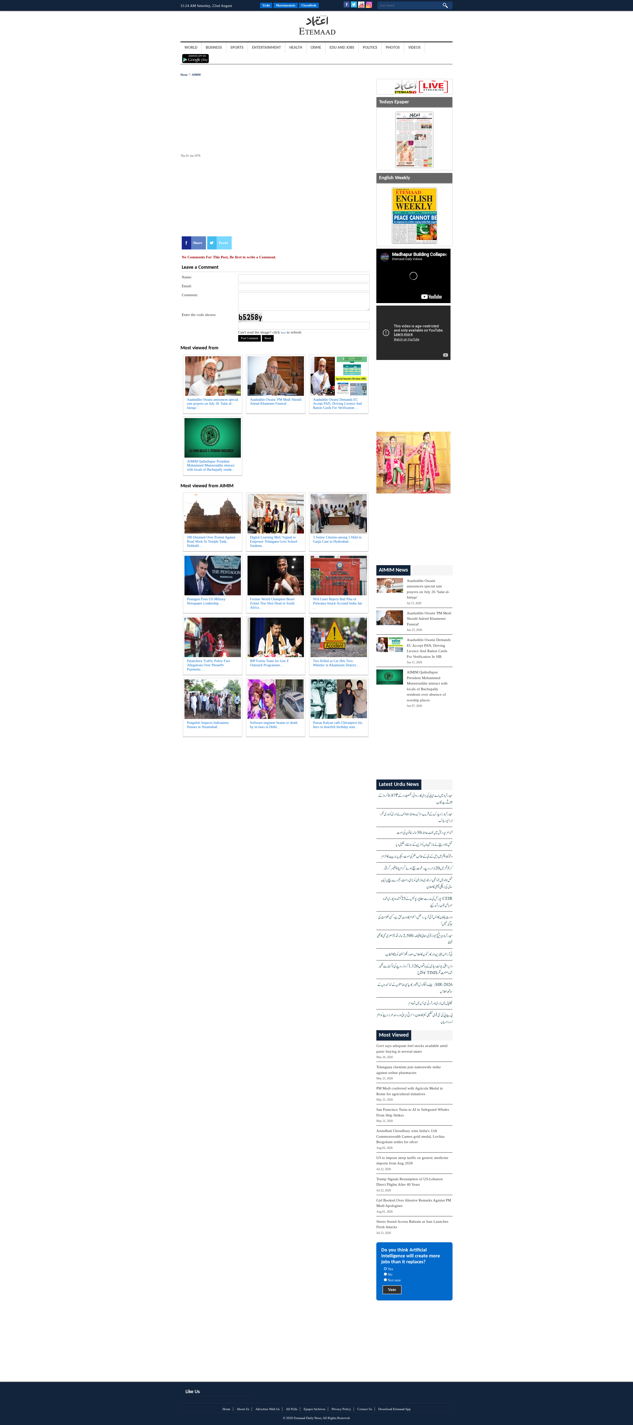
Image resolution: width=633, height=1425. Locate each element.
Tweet (223, 243)
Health (295, 48)
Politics (370, 48)
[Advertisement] (220, 25)
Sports (237, 48)
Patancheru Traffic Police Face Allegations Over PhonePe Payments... (208, 665)
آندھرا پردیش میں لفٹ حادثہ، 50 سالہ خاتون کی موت (424, 833)
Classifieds (308, 5)
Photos (393, 48)
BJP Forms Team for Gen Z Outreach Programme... (269, 663)
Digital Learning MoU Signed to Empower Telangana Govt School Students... (273, 541)
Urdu (266, 5)
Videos (414, 48)
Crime (316, 48)
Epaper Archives (314, 1409)
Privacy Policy (341, 1409)
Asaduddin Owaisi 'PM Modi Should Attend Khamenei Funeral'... (275, 402)
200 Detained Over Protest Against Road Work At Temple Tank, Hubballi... (211, 541)
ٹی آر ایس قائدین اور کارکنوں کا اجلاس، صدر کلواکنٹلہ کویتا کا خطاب (418, 954)
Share (197, 243)
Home (184, 74)
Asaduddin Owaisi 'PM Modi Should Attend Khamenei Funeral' (429, 618)
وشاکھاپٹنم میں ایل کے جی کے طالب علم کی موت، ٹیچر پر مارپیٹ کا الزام (416, 856)
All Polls (291, 1409)
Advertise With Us (267, 1409)
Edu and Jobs (342, 48)
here (283, 332)
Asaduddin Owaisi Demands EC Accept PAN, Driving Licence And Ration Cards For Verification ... (337, 404)
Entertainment (266, 48)
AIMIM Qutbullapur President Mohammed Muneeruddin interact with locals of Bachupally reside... (211, 466)
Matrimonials (285, 5)
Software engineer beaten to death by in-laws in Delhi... (273, 725)
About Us (243, 1409)
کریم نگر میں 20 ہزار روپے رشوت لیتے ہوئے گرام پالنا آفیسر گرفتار (418, 868)
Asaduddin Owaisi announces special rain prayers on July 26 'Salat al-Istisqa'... (212, 404)
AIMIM (196, 74)
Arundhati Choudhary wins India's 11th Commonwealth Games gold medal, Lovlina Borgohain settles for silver (410, 1136)
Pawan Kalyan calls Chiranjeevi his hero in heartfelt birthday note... (337, 725)
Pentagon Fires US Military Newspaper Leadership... (206, 601)
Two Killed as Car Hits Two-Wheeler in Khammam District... (336, 663)
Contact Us (364, 1409)
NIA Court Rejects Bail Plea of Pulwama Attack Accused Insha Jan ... (337, 603)
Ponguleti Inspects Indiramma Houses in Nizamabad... (208, 725)
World (190, 48)
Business (214, 48)
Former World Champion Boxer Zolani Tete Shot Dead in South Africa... (272, 603)
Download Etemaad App (394, 1409)
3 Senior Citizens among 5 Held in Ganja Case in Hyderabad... (337, 539)
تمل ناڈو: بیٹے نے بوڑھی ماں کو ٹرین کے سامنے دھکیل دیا (424, 845)
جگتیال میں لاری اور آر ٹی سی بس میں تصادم (430, 1003)
